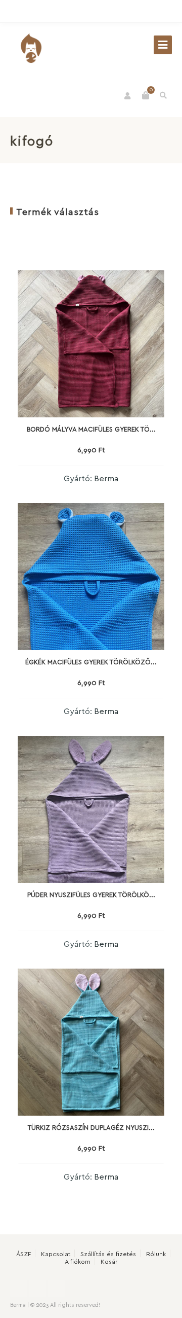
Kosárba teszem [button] (91, 467)
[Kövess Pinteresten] (162, 12)
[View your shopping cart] (145, 95)
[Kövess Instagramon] (141, 12)
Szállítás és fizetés (108, 1253)
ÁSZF (23, 1253)
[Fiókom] (128, 96)
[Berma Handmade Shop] (30, 48)
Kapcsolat (55, 1253)
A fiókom (77, 1261)
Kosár (109, 1261)
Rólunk (156, 1253)
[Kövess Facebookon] (121, 12)
